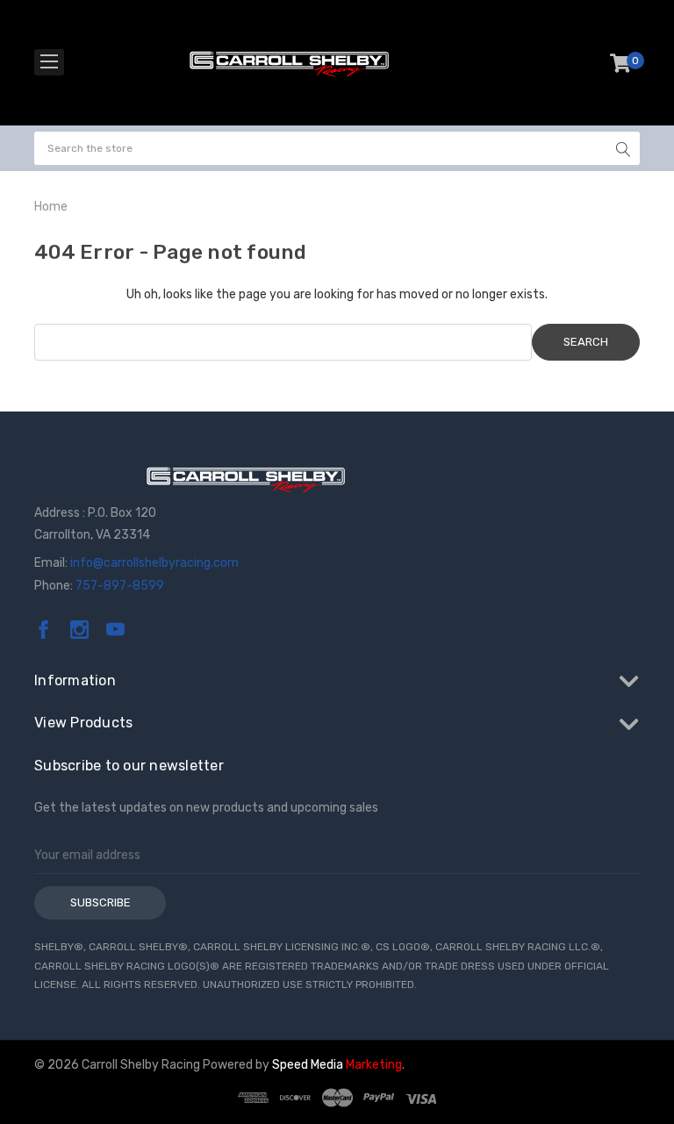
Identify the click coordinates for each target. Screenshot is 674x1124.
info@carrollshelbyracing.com (154, 562)
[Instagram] (79, 629)
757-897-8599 (119, 585)
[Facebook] (43, 629)
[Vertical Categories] (49, 62)
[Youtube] (115, 629)
